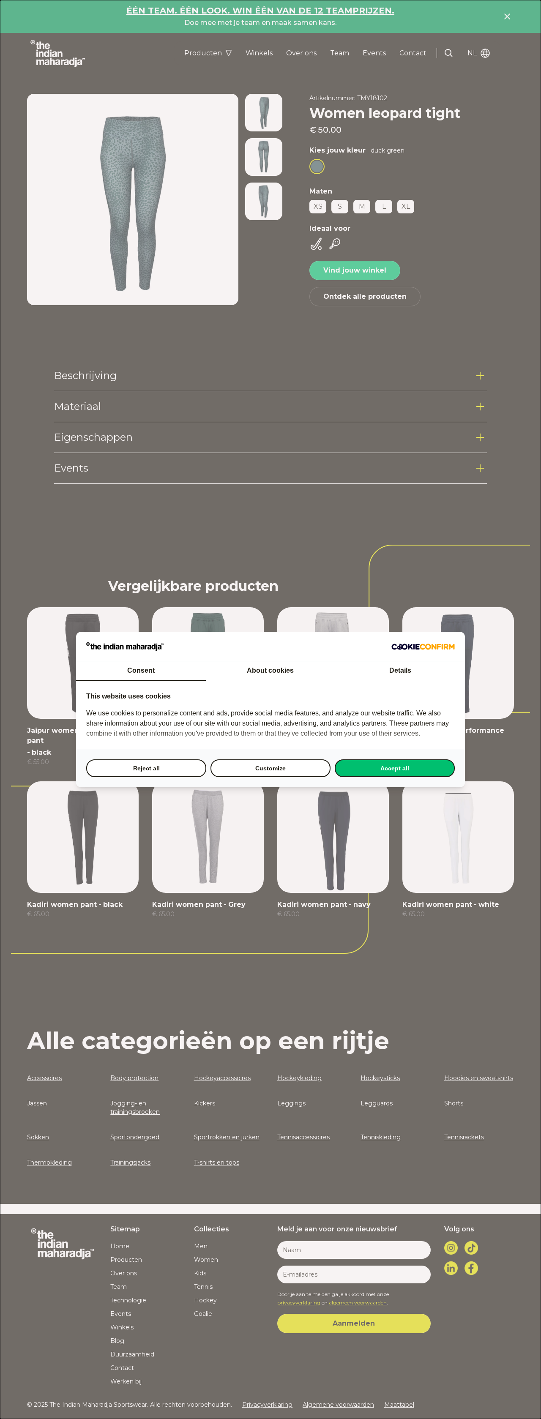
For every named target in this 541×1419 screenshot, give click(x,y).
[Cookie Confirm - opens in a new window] (423, 646)
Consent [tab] (141, 670)
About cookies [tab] (270, 670)
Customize (270, 768)
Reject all (146, 768)
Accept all (394, 768)
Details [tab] (400, 670)
